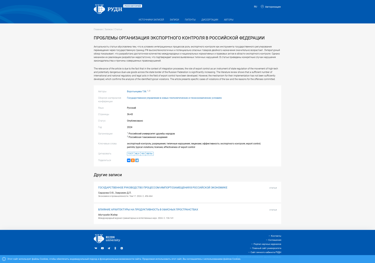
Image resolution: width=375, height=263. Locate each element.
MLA (137, 153)
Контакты (276, 236)
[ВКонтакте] (129, 160)
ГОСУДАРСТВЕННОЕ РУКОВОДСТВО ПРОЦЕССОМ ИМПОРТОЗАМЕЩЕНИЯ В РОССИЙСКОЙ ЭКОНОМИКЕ (162, 187)
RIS (143, 153)
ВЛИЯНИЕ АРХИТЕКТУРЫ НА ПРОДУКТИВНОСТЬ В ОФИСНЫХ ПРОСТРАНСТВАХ (148, 209)
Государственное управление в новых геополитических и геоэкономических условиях (174, 98)
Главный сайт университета (266, 248)
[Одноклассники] (133, 160)
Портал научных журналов (267, 244)
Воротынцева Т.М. (137, 91)
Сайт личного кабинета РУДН (266, 252)
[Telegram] (137, 160)
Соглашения (274, 240)
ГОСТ (130, 153)
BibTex (149, 153)
